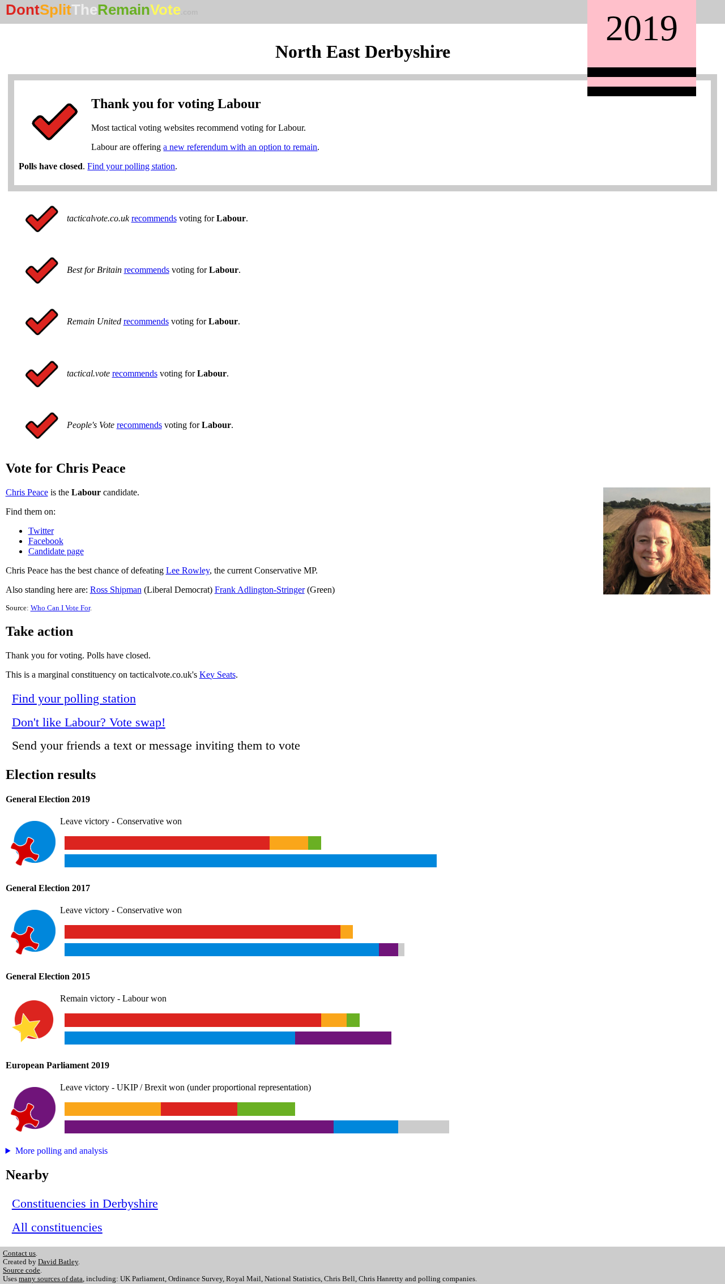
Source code (21, 1270)
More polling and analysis (61, 1150)
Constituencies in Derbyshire (85, 1203)
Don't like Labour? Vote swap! (88, 722)
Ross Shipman (116, 589)
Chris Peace (27, 492)
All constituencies (57, 1227)
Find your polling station (131, 166)
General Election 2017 (48, 888)
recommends (154, 218)
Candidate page (56, 551)
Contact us (19, 1253)
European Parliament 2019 (57, 1065)
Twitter (41, 531)
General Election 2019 (48, 799)
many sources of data (51, 1279)
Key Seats (217, 674)
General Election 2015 (48, 976)
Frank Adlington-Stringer (260, 589)
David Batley (58, 1262)
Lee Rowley (188, 570)
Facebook (45, 541)
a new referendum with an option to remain (240, 147)
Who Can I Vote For (60, 608)
